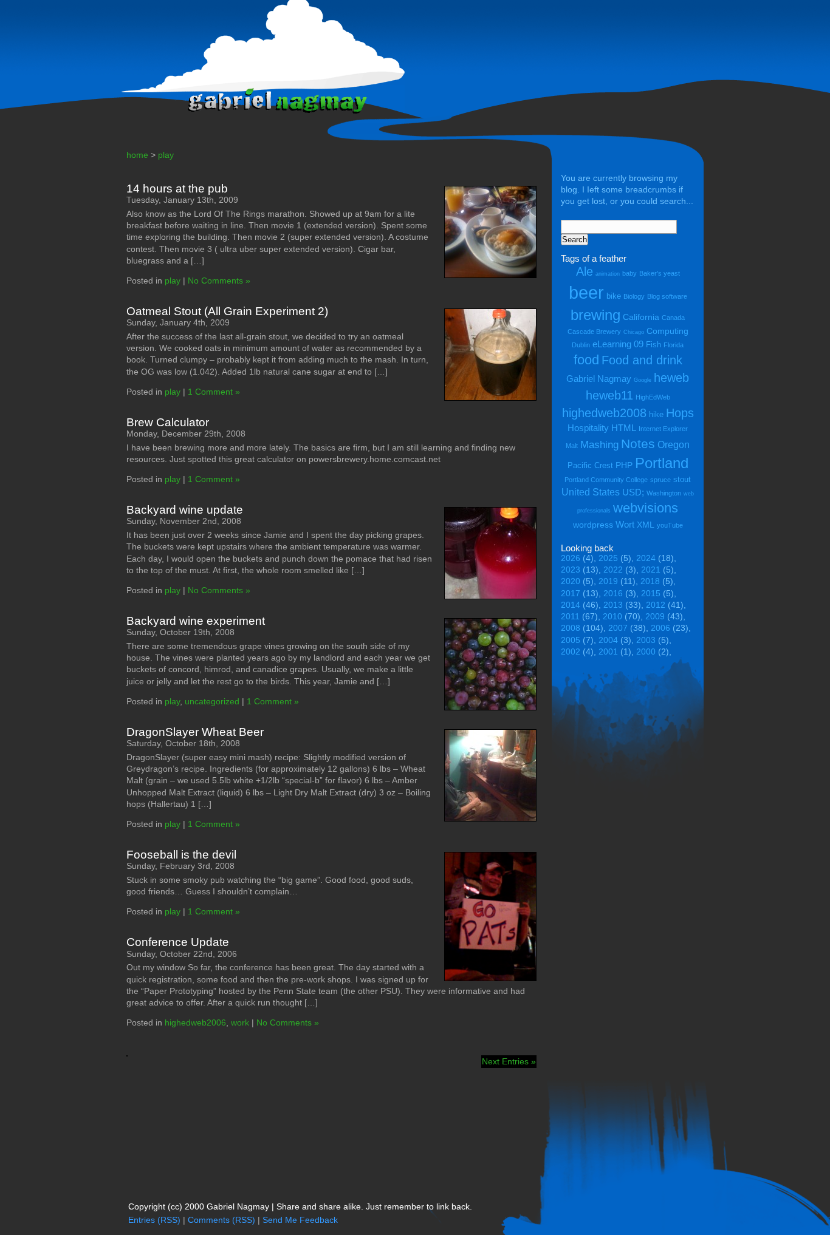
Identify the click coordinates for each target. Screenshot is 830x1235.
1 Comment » (214, 391)
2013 (613, 605)
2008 (570, 628)
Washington (664, 493)
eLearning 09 (617, 344)
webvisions (645, 507)
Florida (674, 345)
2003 (646, 640)
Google (642, 380)
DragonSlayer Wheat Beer (195, 732)
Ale (584, 271)
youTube (670, 525)
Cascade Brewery (594, 331)
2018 (650, 581)
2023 (570, 569)
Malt (572, 445)
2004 (608, 640)
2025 (608, 558)
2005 (570, 640)
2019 (608, 581)
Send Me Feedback (300, 1220)
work (240, 1022)
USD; (633, 492)
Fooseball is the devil (181, 854)
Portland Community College (606, 479)
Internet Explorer (663, 428)
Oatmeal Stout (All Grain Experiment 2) (227, 311)
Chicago (633, 332)
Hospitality (588, 428)
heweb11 (609, 395)
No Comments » (219, 280)
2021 (650, 569)
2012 (655, 605)
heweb (671, 377)
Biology (634, 296)
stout (682, 479)
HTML (623, 428)
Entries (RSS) (154, 1220)
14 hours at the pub (177, 188)
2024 (646, 558)
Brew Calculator (167, 422)
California (641, 317)
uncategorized (212, 701)
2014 (570, 605)
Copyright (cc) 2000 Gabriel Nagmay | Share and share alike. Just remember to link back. (300, 1206)
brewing (595, 315)
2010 (612, 616)
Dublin (581, 345)
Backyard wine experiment (195, 620)
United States (590, 491)
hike (656, 414)
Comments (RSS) (221, 1220)
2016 (613, 593)
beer (586, 292)
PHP (624, 465)
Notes (638, 444)
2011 (570, 616)
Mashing (599, 445)
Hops (680, 413)
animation (607, 274)
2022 (613, 569)
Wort (625, 524)
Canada (673, 317)
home (137, 155)
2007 (618, 628)
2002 (570, 651)
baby (629, 273)
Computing (667, 331)
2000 (646, 651)
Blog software (667, 296)
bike (613, 296)
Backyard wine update (184, 509)
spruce (660, 479)
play (166, 155)
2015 (650, 593)
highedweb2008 (604, 413)
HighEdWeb (653, 397)
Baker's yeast (659, 273)
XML (645, 524)
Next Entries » (509, 1061)
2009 (655, 616)
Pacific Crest (590, 465)
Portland (661, 463)
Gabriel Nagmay (598, 378)
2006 (660, 628)
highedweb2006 (195, 1022)
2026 (570, 558)
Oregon (673, 444)
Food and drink (642, 360)
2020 (570, 581)
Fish (653, 344)
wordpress (593, 524)
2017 (570, 593)
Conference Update (177, 942)
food (586, 359)
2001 (608, 651)
